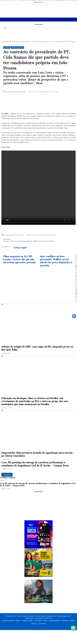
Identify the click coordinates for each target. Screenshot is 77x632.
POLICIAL (34, 623)
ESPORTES (65, 620)
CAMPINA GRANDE (27, 620)
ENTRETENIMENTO (54, 620)
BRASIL (46, 620)
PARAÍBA (17, 620)
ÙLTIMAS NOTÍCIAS (8, 620)
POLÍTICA (71, 620)
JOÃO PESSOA (38, 620)
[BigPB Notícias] (38, 2)
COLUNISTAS (42, 623)
